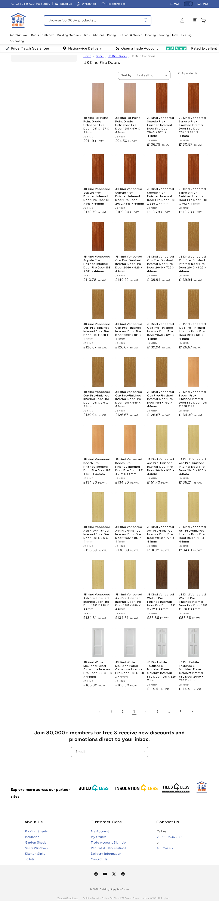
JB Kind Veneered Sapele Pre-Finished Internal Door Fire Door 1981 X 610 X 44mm (97, 264)
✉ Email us (165, 848)
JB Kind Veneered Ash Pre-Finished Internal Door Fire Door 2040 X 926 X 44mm (160, 467)
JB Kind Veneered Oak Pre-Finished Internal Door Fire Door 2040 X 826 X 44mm (192, 264)
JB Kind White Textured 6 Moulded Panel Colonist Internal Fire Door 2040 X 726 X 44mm (191, 671)
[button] (19, 35)
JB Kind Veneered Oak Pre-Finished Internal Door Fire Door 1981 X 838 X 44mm (96, 331)
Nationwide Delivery (85, 48)
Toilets (30, 859)
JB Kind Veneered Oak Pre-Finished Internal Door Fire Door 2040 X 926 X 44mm (128, 264)
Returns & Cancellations (108, 848)
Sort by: (126, 75)
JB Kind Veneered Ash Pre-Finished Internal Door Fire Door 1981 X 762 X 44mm (192, 534)
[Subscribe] (143, 752)
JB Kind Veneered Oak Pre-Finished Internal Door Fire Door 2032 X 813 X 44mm (128, 331)
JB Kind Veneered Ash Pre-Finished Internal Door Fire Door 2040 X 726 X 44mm (160, 534)
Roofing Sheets (36, 831)
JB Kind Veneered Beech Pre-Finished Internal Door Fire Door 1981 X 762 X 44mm (129, 467)
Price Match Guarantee (30, 48)
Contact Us (99, 859)
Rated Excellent (204, 48)
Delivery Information (106, 854)
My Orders (99, 837)
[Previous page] (99, 711)
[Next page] (192, 711)
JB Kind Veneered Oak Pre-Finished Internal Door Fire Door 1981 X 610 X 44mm (192, 331)
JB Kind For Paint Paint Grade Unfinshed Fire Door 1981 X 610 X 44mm (127, 125)
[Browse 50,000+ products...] (146, 20)
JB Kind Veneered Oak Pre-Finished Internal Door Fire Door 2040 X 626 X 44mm (160, 331)
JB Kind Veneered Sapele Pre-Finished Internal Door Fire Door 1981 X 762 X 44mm (193, 196)
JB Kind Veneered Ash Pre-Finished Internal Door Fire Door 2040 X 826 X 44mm (192, 467)
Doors (100, 56)
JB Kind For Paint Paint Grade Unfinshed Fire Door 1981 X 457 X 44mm (96, 125)
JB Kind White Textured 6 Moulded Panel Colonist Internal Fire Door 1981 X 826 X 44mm (161, 671)
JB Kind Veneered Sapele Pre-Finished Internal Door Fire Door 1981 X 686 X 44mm (161, 196)
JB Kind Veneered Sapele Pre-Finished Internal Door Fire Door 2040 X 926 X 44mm (160, 127)
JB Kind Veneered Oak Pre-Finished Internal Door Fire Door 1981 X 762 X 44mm (160, 399)
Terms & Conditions (68, 898)
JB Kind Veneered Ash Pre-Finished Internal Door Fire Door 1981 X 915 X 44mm (96, 534)
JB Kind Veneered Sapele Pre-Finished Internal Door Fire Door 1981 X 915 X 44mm (97, 196)
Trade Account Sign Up (108, 842)
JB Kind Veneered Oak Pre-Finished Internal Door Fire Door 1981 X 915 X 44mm (96, 399)
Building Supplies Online (114, 889)
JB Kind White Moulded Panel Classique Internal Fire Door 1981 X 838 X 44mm (129, 670)
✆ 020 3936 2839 (170, 837)
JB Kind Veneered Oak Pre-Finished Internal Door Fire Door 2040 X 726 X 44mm (160, 264)
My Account (100, 831)
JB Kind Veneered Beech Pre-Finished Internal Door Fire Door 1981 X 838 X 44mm (193, 399)
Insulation (32, 837)
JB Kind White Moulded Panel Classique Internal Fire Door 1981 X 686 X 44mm (97, 670)
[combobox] (97, 20)
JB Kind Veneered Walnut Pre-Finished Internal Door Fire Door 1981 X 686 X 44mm (193, 602)
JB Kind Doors (117, 56)
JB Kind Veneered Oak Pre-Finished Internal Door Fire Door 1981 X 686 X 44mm (128, 399)
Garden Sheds (35, 842)
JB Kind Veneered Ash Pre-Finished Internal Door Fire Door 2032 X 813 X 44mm (128, 534)
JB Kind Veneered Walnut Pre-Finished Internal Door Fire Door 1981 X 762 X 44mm (161, 602)
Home (87, 56)
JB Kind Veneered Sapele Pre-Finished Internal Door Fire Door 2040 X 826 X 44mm (192, 127)
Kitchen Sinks (35, 854)
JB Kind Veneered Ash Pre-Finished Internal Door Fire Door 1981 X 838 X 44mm (96, 602)
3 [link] (134, 711)
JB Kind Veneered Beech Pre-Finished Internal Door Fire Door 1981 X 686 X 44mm (97, 467)
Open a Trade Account (139, 48)
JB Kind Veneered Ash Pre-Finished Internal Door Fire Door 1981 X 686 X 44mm (128, 602)
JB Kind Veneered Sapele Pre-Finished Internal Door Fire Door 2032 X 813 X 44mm (129, 196)
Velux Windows (36, 848)
